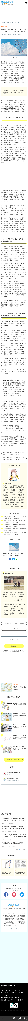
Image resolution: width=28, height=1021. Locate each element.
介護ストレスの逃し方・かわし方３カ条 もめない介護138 (14, 613)
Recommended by (15, 849)
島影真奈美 (8, 483)
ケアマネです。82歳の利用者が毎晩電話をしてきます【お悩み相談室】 (15, 525)
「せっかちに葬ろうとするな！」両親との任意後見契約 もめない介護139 (14, 609)
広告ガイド (11, 1000)
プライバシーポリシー (7, 995)
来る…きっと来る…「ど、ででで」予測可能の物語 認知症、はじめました (15, 517)
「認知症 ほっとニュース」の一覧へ (14, 623)
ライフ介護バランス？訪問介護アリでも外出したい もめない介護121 (13, 453)
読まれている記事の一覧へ (13, 759)
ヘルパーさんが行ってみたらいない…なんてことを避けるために (13, 92)
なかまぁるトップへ (14, 629)
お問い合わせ (19, 1000)
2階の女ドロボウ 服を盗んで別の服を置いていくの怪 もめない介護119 (15, 521)
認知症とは (13, 646)
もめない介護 (4, 26)
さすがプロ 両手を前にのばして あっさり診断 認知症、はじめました (15, 533)
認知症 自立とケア (17, 684)
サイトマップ (17, 990)
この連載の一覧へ (18, 600)
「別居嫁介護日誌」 (8, 504)
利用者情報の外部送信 (7, 997)
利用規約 (17, 997)
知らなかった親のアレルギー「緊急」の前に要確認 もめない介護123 (13, 458)
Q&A (21, 371)
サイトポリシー (5, 993)
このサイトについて (14, 928)
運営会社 (3, 1000)
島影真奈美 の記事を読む (17, 506)
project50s (4, 870)
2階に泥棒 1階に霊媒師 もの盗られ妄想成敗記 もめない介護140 (14, 605)
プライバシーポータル (17, 993)
